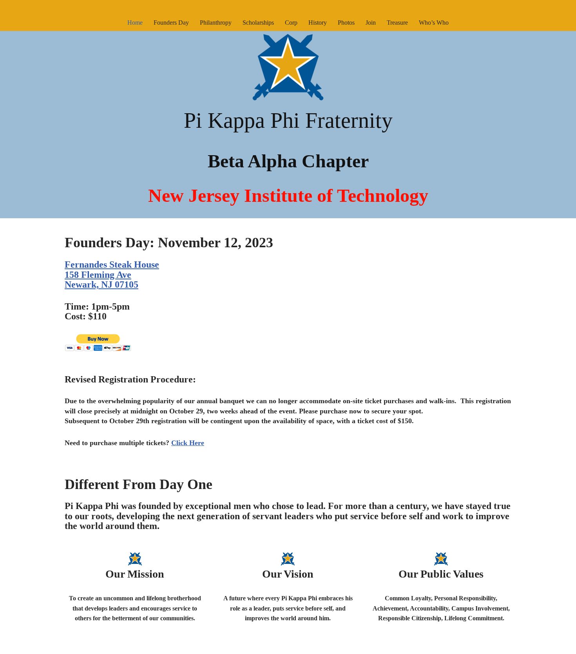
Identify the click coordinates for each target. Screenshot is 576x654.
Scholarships (258, 22)
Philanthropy (216, 22)
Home (135, 22)
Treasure (397, 22)
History (317, 22)
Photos (346, 22)
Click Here (187, 443)
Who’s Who (434, 22)
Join (371, 22)
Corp (291, 22)
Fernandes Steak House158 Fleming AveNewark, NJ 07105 (112, 274)
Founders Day (171, 22)
